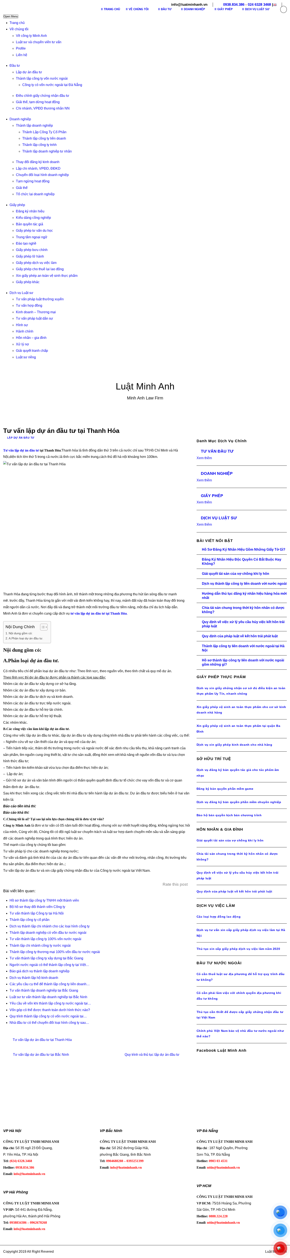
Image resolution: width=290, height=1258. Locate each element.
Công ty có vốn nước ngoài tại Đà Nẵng (52, 85)
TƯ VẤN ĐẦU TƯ (217, 451)
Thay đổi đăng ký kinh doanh (37, 162)
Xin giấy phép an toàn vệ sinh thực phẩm (46, 275)
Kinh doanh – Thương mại (36, 312)
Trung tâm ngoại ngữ (31, 237)
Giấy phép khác (27, 282)
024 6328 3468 (259, 5)
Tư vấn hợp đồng (29, 305)
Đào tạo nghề (26, 243)
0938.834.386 (233, 5)
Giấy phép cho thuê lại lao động (40, 269)
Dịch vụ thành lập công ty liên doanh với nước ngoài (244, 583)
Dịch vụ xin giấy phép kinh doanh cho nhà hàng (234, 744)
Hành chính (24, 331)
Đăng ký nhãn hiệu (30, 211)
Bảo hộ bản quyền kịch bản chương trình (229, 815)
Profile (21, 48)
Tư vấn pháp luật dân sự (34, 318)
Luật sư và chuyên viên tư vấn (38, 42)
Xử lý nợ (22, 344)
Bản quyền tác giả (29, 224)
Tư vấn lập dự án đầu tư (21, 450)
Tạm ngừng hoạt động (32, 181)
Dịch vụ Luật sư (21, 293)
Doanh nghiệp (20, 119)
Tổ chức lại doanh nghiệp (35, 194)
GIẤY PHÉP (212, 495)
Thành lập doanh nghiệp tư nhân (47, 151)
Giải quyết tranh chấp (32, 350)
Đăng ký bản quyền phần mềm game (225, 788)
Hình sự (22, 325)
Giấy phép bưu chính (32, 250)
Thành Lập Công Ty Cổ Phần (44, 132)
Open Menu (11, 16)
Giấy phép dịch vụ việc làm (36, 263)
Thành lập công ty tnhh (39, 145)
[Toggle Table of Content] (41, 627)
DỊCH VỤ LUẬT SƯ (219, 518)
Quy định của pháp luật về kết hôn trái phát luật (240, 636)
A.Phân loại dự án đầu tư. (26, 638)
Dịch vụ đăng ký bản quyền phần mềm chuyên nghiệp (239, 802)
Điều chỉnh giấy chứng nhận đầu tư (42, 95)
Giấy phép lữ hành (30, 256)
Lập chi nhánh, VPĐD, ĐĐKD (38, 168)
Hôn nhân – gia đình (31, 337)
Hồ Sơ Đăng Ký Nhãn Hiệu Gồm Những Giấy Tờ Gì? (243, 549)
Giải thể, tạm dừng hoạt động (38, 102)
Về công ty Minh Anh (31, 35)
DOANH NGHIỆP (217, 473)
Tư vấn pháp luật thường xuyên (40, 299)
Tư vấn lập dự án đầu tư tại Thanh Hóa (42, 1040)
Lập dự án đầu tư (29, 72)
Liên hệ (21, 55)
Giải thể (22, 188)
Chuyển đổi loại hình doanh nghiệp (42, 175)
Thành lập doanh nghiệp (34, 125)
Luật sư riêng (26, 357)
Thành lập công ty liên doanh (44, 138)
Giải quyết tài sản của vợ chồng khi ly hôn (235, 573)
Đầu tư (15, 65)
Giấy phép (17, 205)
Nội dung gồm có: (20, 633)
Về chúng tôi (19, 29)
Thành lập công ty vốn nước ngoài (42, 78)
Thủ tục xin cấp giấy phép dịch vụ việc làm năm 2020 (238, 948)
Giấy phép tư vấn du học (34, 230)
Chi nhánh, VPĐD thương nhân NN (43, 108)
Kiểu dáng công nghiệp (33, 217)
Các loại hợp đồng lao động (219, 916)
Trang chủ (17, 23)
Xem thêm (204, 458)
